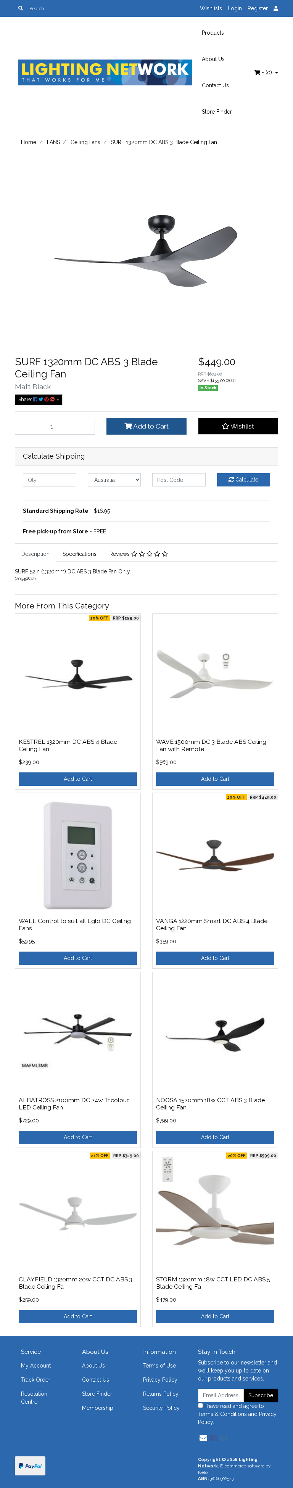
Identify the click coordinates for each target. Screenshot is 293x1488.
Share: (25, 399)
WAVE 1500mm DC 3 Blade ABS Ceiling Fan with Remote (211, 745)
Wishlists (211, 8)
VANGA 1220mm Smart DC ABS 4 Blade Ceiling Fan (211, 924)
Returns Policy (161, 1394)
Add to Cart (150, 426)
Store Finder (217, 112)
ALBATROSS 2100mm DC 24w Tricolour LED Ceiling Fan (74, 1103)
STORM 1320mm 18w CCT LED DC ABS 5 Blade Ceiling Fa (213, 1283)
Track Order (35, 1380)
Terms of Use (159, 1366)
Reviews (120, 554)
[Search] (20, 8)
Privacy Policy (160, 1380)
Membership (97, 1408)
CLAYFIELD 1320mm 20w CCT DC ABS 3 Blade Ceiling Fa (75, 1283)
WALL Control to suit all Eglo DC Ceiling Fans (75, 924)
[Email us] (203, 1438)
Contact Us (215, 85)
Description (35, 554)
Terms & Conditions (222, 1414)
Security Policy (161, 1408)
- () (267, 72)
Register (258, 8)
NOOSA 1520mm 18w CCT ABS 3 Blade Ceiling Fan (210, 1103)
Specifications (80, 554)
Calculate (246, 480)
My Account (36, 1366)
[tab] (35, 554)
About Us (213, 59)
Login (235, 8)
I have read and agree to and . (237, 1414)
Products (213, 33)
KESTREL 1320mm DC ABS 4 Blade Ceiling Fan (68, 745)
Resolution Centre (34, 1398)
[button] (238, 426)
